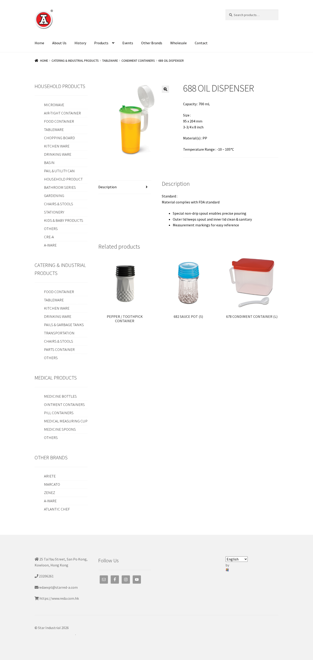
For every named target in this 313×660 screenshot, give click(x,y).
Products (101, 43)
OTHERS (51, 228)
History (80, 43)
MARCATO (52, 484)
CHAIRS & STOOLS (58, 203)
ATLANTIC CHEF (57, 509)
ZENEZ (49, 492)
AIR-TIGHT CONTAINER (62, 113)
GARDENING (54, 195)
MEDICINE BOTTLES (60, 396)
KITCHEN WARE (56, 146)
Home (39, 43)
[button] (165, 89)
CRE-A (49, 236)
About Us (59, 43)
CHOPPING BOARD (59, 137)
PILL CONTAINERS (59, 412)
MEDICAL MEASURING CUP (66, 421)
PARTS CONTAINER (59, 349)
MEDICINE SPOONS (60, 429)
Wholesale (178, 43)
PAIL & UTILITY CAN (59, 170)
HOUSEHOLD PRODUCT (63, 179)
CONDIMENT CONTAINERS (138, 60)
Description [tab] (107, 187)
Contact (201, 43)
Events (127, 43)
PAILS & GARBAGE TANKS (64, 324)
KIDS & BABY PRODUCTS (63, 220)
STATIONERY (54, 212)
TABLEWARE (110, 60)
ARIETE (50, 476)
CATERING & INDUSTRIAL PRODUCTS (75, 60)
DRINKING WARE (57, 154)
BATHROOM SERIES (60, 187)
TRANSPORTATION (59, 333)
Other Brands (151, 43)
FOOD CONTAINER (59, 121)
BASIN (49, 162)
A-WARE (50, 245)
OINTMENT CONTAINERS (64, 404)
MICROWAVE (54, 104)
